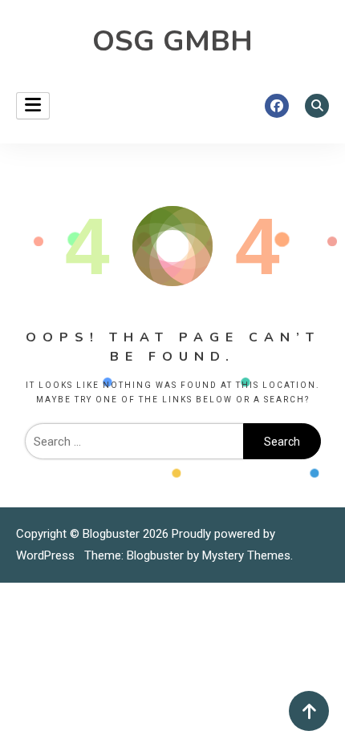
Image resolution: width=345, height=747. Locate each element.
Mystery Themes (246, 555)
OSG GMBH (172, 41)
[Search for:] (134, 441)
